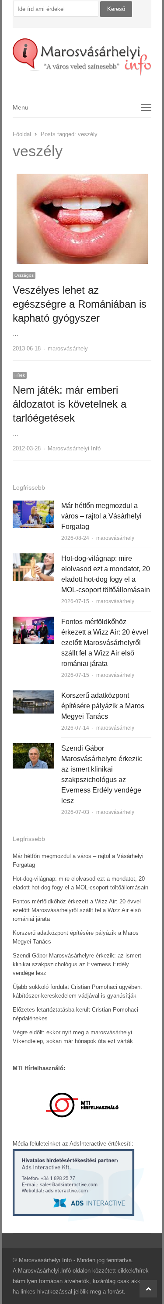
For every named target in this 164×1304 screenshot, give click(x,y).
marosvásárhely (68, 348)
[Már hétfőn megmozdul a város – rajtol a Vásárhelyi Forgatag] (33, 505)
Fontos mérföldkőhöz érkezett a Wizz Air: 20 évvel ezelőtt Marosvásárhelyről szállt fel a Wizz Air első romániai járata (104, 642)
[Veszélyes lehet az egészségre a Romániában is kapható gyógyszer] (82, 178)
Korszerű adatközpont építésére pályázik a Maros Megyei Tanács (102, 706)
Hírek (19, 375)
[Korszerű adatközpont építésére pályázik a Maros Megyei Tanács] (33, 695)
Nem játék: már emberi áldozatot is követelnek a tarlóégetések (69, 404)
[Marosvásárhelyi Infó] (82, 57)
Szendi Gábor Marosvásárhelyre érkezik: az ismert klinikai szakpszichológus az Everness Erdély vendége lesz (77, 964)
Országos (24, 275)
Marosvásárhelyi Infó (74, 448)
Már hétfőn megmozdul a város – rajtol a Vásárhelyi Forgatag (101, 516)
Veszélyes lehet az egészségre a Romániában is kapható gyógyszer (80, 304)
